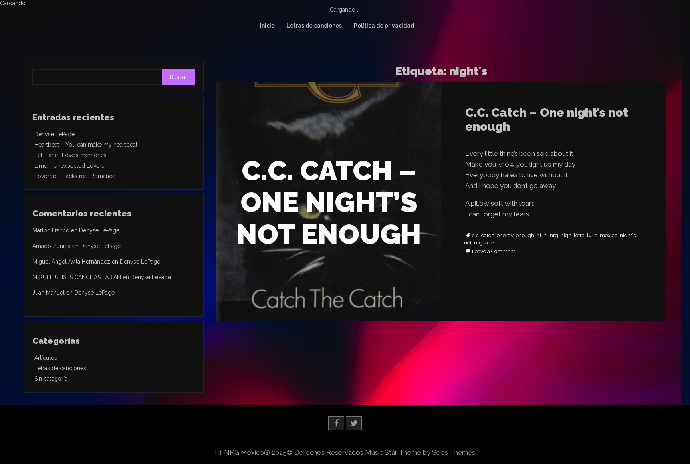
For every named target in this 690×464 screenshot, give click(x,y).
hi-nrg (550, 235)
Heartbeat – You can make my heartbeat (85, 144)
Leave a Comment (493, 252)
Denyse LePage (54, 134)
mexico (608, 235)
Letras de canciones (314, 25)
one (489, 243)
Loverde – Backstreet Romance (74, 176)
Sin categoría (50, 378)
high (566, 235)
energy (505, 235)
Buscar (178, 77)
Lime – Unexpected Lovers (69, 166)
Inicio (267, 25)
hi (539, 235)
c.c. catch (483, 235)
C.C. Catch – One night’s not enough (546, 119)
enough (525, 235)
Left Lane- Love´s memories (70, 155)
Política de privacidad (384, 25)
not (468, 243)
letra (579, 235)
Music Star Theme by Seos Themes (420, 452)
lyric (592, 235)
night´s (628, 235)
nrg (478, 243)
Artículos (45, 358)
